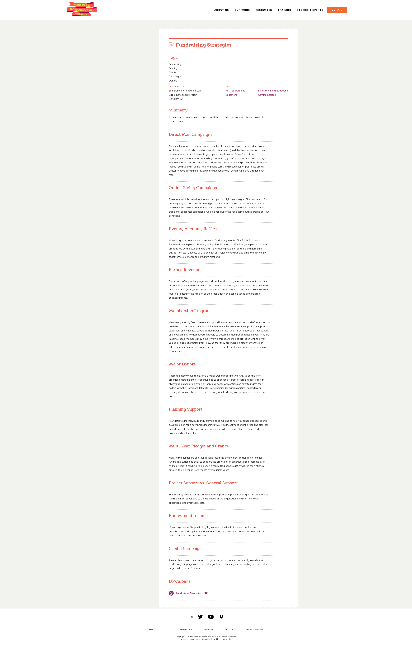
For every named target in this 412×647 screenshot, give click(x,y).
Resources (264, 10)
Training (284, 10)
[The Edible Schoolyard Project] (82, 10)
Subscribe (208, 629)
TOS (166, 629)
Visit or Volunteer (253, 629)
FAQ (151, 629)
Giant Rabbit (226, 639)
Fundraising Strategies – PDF (192, 593)
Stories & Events (310, 10)
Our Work (242, 10)
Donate (337, 9)
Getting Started (267, 94)
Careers (229, 629)
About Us (221, 10)
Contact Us (186, 629)
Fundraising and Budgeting (273, 90)
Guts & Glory (198, 639)
